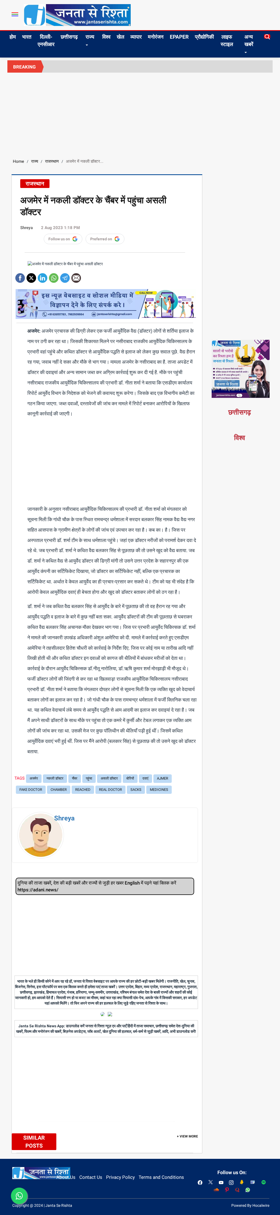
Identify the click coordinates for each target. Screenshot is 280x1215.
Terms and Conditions (161, 1177)
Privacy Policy (120, 1177)
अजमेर (34, 778)
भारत (26, 37)
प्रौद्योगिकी (204, 37)
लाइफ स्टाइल (227, 40)
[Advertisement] (140, 113)
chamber (59, 790)
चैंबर (74, 778)
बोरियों (130, 778)
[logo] (77, 15)
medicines (159, 790)
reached (83, 790)
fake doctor (30, 790)
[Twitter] (31, 276)
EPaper (179, 37)
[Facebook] (20, 276)
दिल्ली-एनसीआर (46, 40)
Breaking (24, 67)
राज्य (90, 37)
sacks (135, 790)
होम (13, 37)
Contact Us (90, 1177)
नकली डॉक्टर (54, 778)
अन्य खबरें (248, 40)
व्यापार (136, 37)
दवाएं (145, 778)
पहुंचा (89, 778)
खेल (120, 37)
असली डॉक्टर (109, 778)
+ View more (187, 1136)
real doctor (110, 790)
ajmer (162, 778)
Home (18, 161)
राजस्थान (52, 161)
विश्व (106, 37)
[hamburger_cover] (14, 14)
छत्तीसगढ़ (69, 37)
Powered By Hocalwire (250, 1205)
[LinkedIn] (42, 276)
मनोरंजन (156, 37)
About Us (65, 1177)
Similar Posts (34, 1141)
